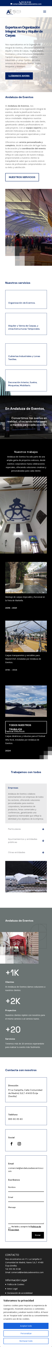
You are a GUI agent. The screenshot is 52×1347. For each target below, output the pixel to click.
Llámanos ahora (19, 75)
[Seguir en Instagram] (19, 1144)
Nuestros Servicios (22, 177)
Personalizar (26, 1333)
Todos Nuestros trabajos (20, 727)
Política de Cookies (15, 1284)
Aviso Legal (12, 1288)
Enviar (38, 1235)
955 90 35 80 (15, 1119)
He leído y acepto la (24, 1228)
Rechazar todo (26, 1341)
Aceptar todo (26, 1326)
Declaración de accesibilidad (19, 1293)
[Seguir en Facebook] (11, 1144)
